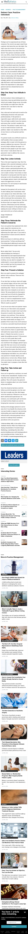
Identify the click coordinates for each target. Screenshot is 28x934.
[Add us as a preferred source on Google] (16, 440)
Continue (14, 926)
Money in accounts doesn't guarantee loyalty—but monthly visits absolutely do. (13, 782)
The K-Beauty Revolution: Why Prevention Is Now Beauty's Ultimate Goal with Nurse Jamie (13, 744)
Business (8, 9)
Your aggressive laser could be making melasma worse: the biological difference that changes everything (13, 815)
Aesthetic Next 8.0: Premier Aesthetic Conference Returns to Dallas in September (10, 534)
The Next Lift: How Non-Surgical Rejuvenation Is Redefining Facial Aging (12, 645)
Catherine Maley (15, 17)
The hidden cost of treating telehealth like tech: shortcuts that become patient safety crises (14, 617)
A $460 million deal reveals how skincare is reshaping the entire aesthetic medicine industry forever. (13, 583)
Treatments (3, 476)
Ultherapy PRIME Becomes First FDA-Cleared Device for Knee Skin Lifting (10, 525)
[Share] (5, 440)
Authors (4, 771)
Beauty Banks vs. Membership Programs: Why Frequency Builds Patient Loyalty (12, 775)
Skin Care (3, 494)
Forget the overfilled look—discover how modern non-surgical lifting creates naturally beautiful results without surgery (13, 652)
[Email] (2, 440)
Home (2, 9)
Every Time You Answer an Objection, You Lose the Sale (13, 871)
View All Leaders (14, 465)
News (2, 530)
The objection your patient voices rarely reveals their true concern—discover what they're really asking (14, 876)
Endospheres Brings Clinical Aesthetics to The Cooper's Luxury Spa (14, 903)
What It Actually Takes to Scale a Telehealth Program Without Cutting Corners (13, 611)
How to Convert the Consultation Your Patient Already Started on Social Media (14, 679)
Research (4, 739)
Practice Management (19, 9)
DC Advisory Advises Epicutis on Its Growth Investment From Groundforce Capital (10, 506)
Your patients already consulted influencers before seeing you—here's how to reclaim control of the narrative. (14, 685)
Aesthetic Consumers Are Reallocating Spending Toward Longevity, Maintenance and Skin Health (10, 543)
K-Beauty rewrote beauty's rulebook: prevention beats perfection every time (14, 749)
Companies (3, 502)
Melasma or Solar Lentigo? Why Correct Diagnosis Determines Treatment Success (12, 809)
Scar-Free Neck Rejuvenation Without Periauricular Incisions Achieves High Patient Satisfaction (9, 479)
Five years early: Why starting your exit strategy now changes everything (13, 846)
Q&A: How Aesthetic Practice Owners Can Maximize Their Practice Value (13, 841)
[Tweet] (13, 440)
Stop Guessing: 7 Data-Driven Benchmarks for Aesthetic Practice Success (9, 489)
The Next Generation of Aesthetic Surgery (12, 711)
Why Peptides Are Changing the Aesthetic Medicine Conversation (10, 497)
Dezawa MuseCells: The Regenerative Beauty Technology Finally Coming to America (10, 515)
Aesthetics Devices (7, 899)
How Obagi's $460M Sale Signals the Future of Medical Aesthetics (13, 578)
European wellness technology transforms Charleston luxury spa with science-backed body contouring (14, 908)
